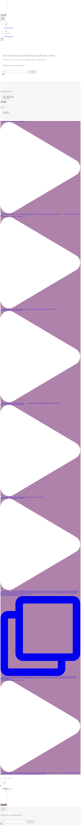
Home (6, 22)
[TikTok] (5, 15)
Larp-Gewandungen (8, 97)
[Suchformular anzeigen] (2, 18)
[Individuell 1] (6, 805)
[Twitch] (6, 15)
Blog (6, 31)
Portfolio (7, 33)
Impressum (6, 112)
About (6, 24)
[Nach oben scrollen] (2, 783)
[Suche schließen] (3, 809)
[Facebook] (2, 15)
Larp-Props (6, 98)
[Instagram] (1, 15)
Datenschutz (6, 113)
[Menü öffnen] (2, 39)
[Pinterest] (3, 15)
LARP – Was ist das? (8, 96)
